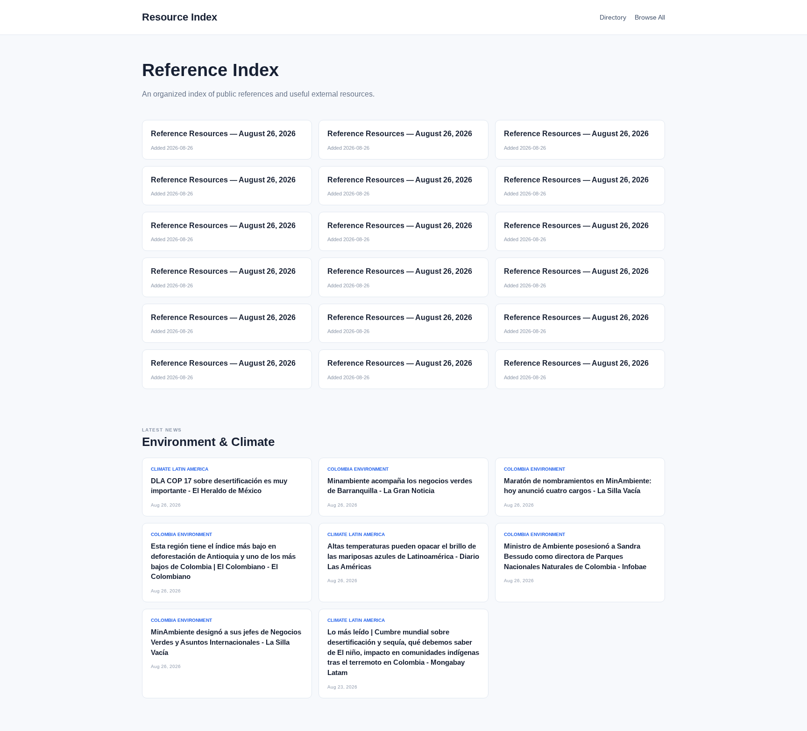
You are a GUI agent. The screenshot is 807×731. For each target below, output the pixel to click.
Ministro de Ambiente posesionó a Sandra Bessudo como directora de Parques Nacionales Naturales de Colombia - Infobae (575, 556)
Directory (613, 17)
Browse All (650, 17)
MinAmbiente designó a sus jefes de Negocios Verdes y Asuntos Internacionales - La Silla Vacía (226, 642)
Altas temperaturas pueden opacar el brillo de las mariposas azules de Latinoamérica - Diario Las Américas (403, 556)
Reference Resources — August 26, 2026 (223, 134)
